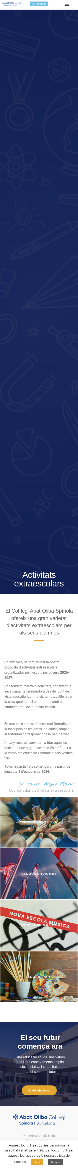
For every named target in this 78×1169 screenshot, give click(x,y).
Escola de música (39, 925)
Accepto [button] (55, 1162)
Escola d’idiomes (39, 873)
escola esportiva (39, 822)
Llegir (37, 1162)
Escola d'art (39, 976)
